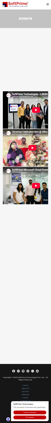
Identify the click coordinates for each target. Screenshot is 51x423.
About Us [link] (25, 388)
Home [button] (25, 385)
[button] (47, 4)
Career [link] (25, 398)
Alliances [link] (25, 394)
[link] (15, 4)
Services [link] (25, 391)
